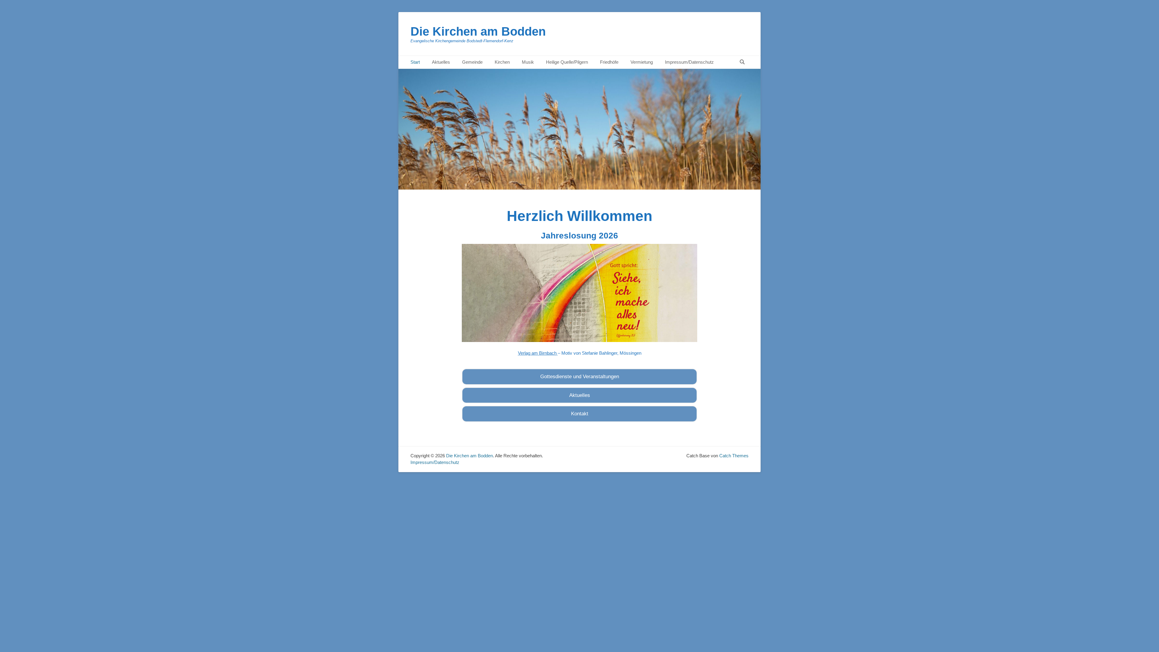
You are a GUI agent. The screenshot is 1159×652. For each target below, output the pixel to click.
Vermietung (642, 62)
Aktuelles (441, 62)
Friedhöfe (609, 62)
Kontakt (579, 414)
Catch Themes (734, 455)
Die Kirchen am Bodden (478, 31)
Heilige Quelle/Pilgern (567, 62)
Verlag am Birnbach (537, 353)
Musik (528, 62)
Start (415, 62)
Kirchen (502, 62)
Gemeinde (472, 62)
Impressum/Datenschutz (689, 62)
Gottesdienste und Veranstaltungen (579, 376)
